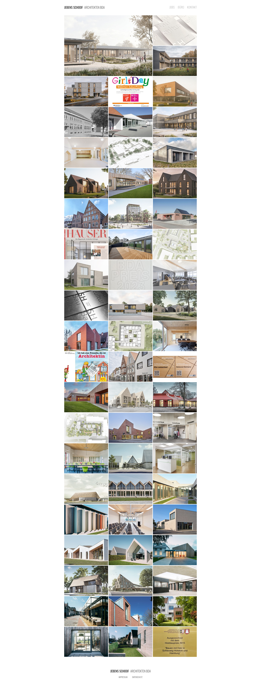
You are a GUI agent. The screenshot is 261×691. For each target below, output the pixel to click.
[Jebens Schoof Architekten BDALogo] (130, 671)
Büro (181, 7)
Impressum (123, 677)
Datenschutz (137, 677)
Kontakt (192, 7)
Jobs (172, 7)
